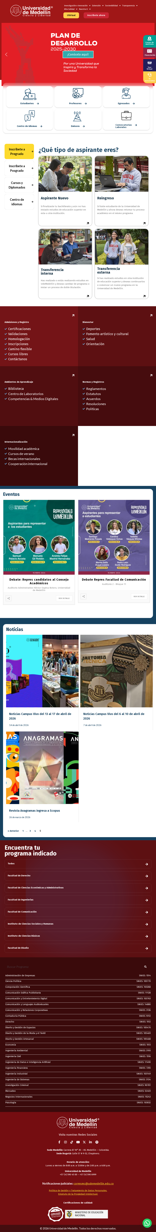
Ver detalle (64, 598)
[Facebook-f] (59, 1142)
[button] (78, 54)
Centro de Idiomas (27, 126)
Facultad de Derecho (19, 875)
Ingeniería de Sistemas (17, 1079)
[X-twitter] (84, 1142)
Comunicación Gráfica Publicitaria (23, 992)
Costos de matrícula (149, 43)
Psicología (10, 1102)
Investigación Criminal (17, 1085)
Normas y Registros (93, 382)
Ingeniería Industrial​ (16, 1073)
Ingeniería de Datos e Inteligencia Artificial (28, 1062)
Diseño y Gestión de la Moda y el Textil (25, 1033)
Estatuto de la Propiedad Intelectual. (78, 1194)
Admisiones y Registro (17, 322)
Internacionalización (16, 441)
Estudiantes (27, 103)
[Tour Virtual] (149, 63)
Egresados (123, 103)
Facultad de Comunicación (22, 911)
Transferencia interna (52, 272)
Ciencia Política (13, 981)
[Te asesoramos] (149, 75)
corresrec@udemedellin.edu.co (94, 1183)
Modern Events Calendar (81, 613)
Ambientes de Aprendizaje (19, 382)
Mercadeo (10, 1091)
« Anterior (13, 831)
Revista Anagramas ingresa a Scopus (34, 810)
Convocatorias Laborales (123, 126)
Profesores (75, 103)
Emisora (75, 126)
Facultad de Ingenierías (20, 899)
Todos (11, 863)
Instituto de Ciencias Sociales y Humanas (30, 923)
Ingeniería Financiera (16, 1068)
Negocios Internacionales (18, 1096)
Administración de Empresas (20, 975)
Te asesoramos (150, 80)
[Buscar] (146, 967)
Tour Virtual (149, 68)
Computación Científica (17, 987)
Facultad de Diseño (18, 947)
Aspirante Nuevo (54, 198)
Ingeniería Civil (13, 1056)
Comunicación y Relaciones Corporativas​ (26, 1010)
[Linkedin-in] (90, 1142)
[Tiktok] (72, 1142)
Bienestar (88, 322)
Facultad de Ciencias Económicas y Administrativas (36, 887)
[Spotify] (97, 1142)
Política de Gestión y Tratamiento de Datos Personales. (78, 1190)
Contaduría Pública (15, 1016)
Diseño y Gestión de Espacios (20, 1027)
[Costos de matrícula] (149, 38)
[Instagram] (65, 1142)
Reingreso (105, 198)
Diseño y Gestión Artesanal (19, 1039)
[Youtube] (78, 1142)
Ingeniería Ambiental (16, 1050)
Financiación (150, 55)
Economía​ (10, 1044)
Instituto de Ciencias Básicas (24, 935)
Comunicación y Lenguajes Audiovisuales (27, 1004)
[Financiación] (149, 51)
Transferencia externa (108, 271)
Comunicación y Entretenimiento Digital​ (26, 998)
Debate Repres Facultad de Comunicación (114, 579)
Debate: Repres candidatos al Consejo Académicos (39, 581)
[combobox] (72, 967)
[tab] (19, 151)
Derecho (9, 1021)
